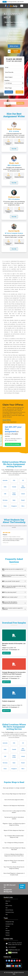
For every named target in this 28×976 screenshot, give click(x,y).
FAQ (7, 914)
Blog (7, 903)
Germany (5, 500)
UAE (5, 493)
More (23, 506)
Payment (8, 935)
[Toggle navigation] (21, 6)
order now (22, 886)
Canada (14, 486)
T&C (7, 907)
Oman (5, 506)
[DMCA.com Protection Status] (13, 953)
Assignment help (10, 921)
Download (7, 653)
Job (6, 928)
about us (8, 901)
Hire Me (14, 148)
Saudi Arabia (14, 493)
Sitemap (8, 926)
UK (23, 480)
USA (14, 480)
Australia (5, 480)
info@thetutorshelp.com (14, 949)
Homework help (9, 924)
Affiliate (7, 932)
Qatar (14, 500)
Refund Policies (9, 910)
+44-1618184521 (12, 947)
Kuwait (23, 500)
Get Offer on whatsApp (13, 444)
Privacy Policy (9, 905)
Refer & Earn (14, 46)
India (5, 486)
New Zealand (23, 486)
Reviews (8, 930)
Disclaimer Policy (10, 912)
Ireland (23, 493)
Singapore (14, 506)
